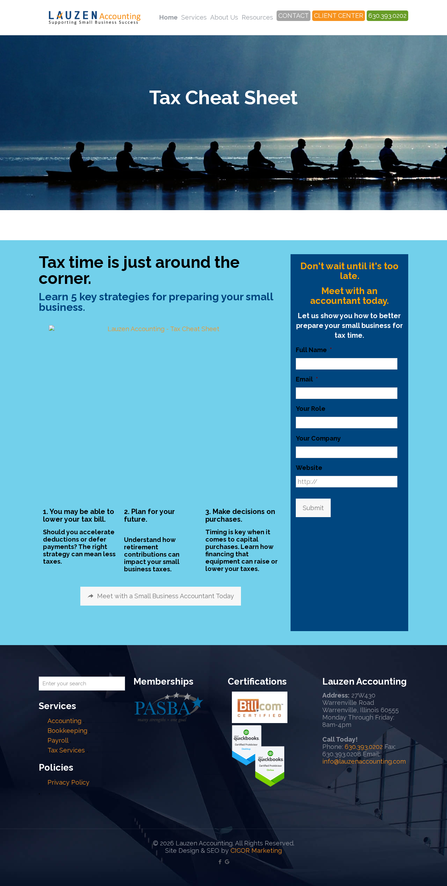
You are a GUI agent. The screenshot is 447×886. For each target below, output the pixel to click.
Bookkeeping (67, 730)
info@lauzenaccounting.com (364, 761)
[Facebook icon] (219, 862)
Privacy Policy (68, 782)
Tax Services (67, 750)
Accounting (64, 720)
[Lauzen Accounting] (95, 17)
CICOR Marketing (256, 850)
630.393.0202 (364, 746)
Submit (313, 508)
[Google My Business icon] (227, 862)
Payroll (57, 740)
